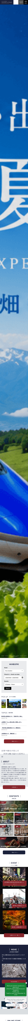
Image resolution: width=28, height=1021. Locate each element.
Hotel (5, 668)
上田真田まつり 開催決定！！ (9, 733)
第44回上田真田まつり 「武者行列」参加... (12, 716)
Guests (6, 681)
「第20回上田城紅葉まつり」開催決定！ (11, 728)
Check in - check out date (12, 674)
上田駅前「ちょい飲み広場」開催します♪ (11, 722)
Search (8, 688)
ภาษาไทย (20, 6)
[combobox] (14, 670)
